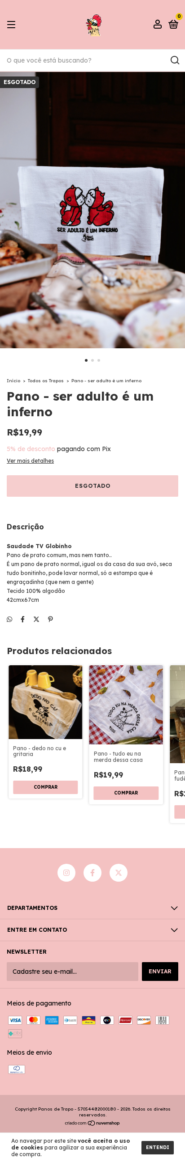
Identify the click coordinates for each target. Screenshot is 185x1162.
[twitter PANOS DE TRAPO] (119, 873)
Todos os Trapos (46, 381)
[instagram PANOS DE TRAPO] (66, 873)
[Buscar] (174, 60)
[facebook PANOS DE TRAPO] (92, 873)
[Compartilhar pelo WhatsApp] (9, 619)
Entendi (157, 1147)
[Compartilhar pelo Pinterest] (50, 619)
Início (13, 381)
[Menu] (13, 25)
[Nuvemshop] (93, 1124)
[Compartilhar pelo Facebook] (23, 619)
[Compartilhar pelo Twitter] (36, 619)
